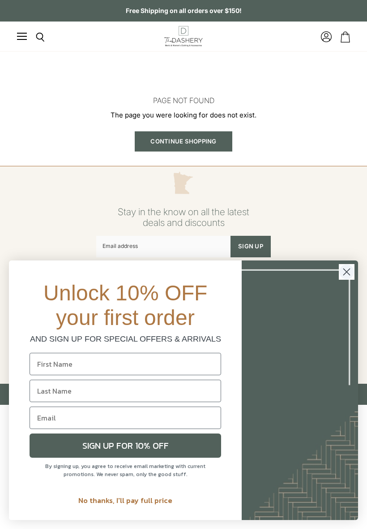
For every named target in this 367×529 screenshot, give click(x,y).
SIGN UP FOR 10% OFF (125, 445)
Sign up (250, 246)
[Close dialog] (346, 272)
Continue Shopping (183, 141)
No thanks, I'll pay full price (125, 500)
